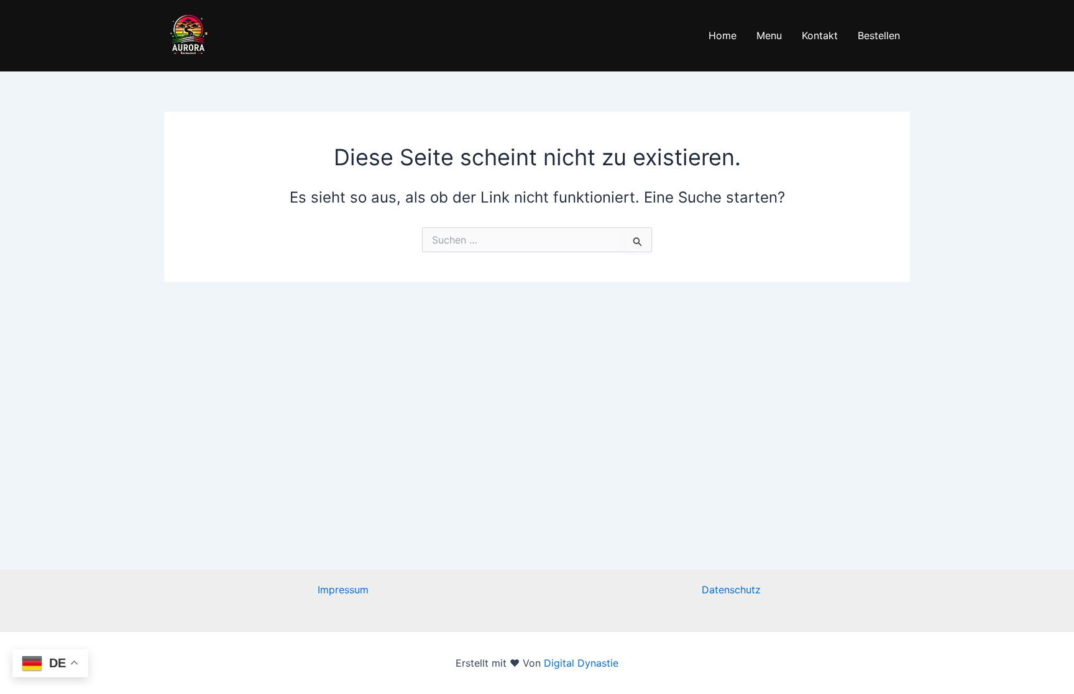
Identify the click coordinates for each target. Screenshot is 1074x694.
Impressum (343, 589)
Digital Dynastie (579, 663)
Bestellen (879, 35)
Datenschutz (731, 589)
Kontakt (820, 35)
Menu (769, 35)
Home (723, 35)
